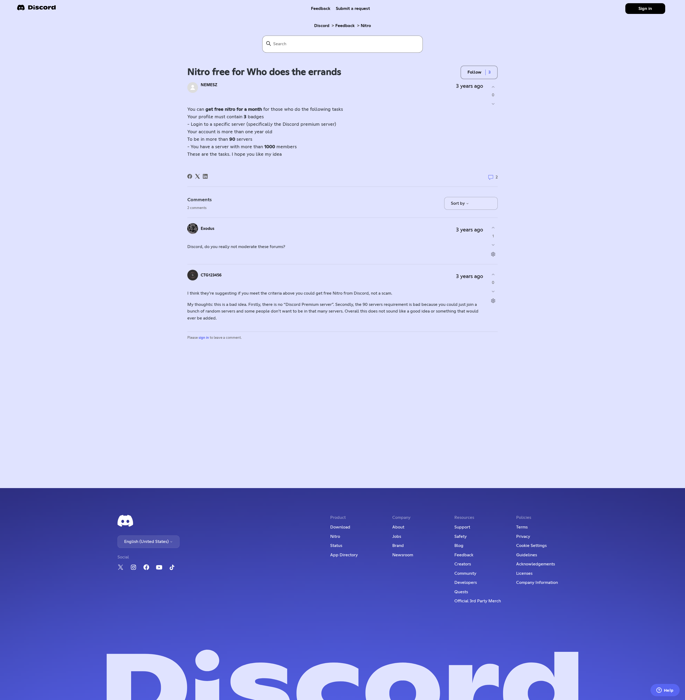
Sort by (458, 203)
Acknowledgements (535, 564)
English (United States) (147, 541)
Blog (458, 545)
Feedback (320, 8)
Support (462, 527)
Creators (462, 564)
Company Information (537, 582)
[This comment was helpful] (493, 228)
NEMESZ (209, 85)
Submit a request (353, 8)
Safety (460, 536)
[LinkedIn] (205, 176)
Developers (465, 582)
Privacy (523, 536)
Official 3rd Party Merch (477, 601)
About (398, 527)
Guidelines (526, 555)
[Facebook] (189, 176)
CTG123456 (211, 275)
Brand (398, 545)
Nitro (366, 26)
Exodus (207, 229)
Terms (522, 527)
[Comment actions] (493, 254)
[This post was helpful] (493, 87)
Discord (321, 26)
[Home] (36, 9)
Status (336, 545)
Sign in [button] (645, 8)
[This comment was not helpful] (493, 244)
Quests (461, 592)
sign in (204, 338)
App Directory (344, 555)
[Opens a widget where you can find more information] (665, 690)
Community (465, 573)
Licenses (524, 573)
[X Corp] (197, 176)
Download (340, 527)
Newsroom (402, 555)
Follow (474, 72)
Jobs (396, 536)
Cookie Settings (531, 545)
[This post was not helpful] (493, 104)
